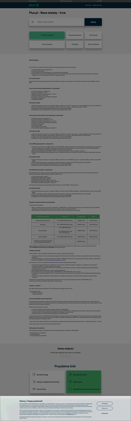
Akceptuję (104, 403)
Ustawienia (104, 413)
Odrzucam (105, 408)
